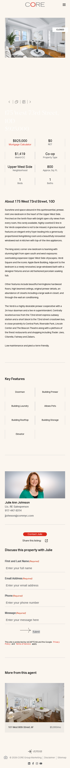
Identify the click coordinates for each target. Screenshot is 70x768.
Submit (36, 632)
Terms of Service (23, 644)
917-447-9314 (13, 510)
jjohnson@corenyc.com (19, 515)
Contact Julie (35, 534)
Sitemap (62, 758)
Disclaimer (49, 758)
